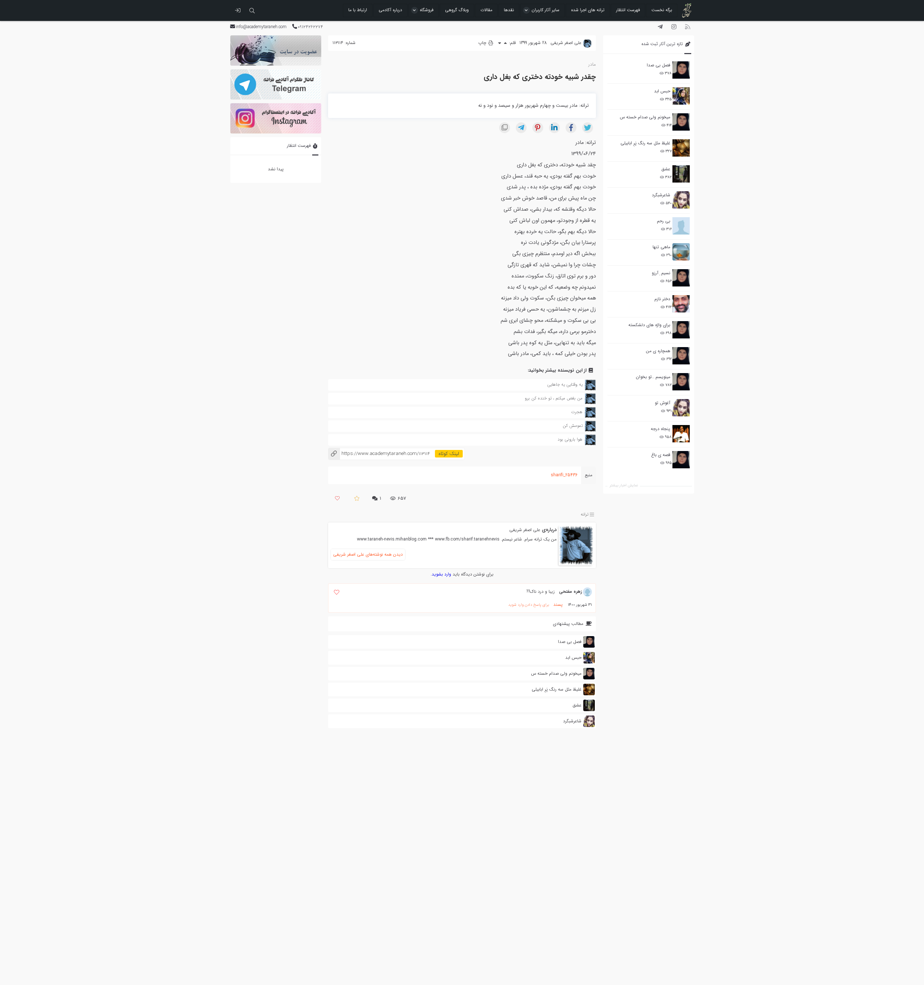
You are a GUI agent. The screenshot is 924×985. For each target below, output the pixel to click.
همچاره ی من (658, 350)
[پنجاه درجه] (681, 434)
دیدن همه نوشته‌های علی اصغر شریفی (368, 554)
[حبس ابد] (681, 96)
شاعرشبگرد (661, 195)
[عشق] (681, 174)
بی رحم (663, 221)
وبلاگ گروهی (457, 9)
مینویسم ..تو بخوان (653, 376)
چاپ (483, 42)
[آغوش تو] (681, 407)
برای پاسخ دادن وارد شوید (528, 605)
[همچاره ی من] (681, 355)
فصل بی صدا (658, 65)
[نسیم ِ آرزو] (681, 277)
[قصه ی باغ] (681, 459)
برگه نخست (661, 9)
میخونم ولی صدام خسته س (645, 117)
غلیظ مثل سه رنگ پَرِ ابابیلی (645, 143)
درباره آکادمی (390, 9)
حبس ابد (662, 91)
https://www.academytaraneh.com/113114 (379, 454)
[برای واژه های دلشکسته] (681, 329)
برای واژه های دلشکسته (649, 324)
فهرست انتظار (628, 9)
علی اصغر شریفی (524, 529)
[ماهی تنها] (681, 252)
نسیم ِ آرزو (661, 273)
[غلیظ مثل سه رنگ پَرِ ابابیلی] (681, 148)
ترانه (585, 514)
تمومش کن (573, 425)
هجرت (577, 411)
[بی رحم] (681, 226)
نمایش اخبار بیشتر (624, 485)
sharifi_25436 (564, 475)
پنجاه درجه (660, 428)
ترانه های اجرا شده (588, 9)
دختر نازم (662, 299)
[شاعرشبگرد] (681, 200)
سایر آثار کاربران (545, 9)
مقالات (486, 9)
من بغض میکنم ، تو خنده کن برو (554, 398)
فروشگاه (426, 9)
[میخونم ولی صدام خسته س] (681, 122)
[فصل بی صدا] (681, 70)
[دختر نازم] (681, 303)
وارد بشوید (441, 574)
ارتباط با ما (357, 9)
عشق (665, 169)
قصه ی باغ (660, 454)
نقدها (509, 9)
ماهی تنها (661, 247)
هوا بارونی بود (570, 439)
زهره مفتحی (570, 591)
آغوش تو (662, 402)
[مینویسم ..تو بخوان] (681, 381)
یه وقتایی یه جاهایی (565, 384)
